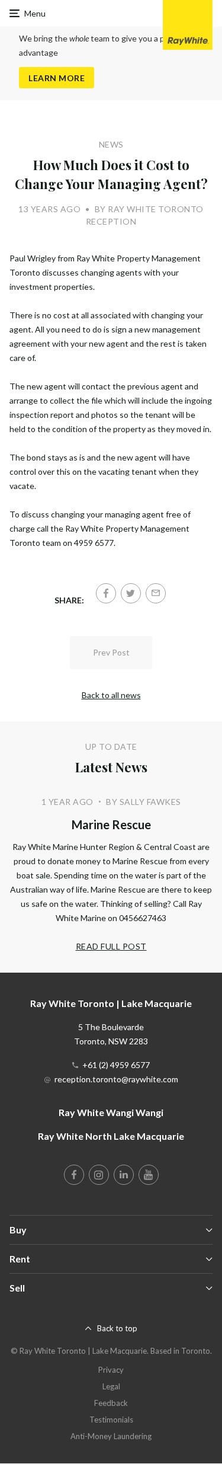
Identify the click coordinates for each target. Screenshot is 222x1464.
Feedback (111, 1403)
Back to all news (111, 695)
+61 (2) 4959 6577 (116, 1065)
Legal (111, 1386)
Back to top (117, 1328)
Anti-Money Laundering (111, 1436)
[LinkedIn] (124, 1175)
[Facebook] (106, 593)
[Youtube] (149, 1175)
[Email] (156, 593)
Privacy (111, 1370)
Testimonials (111, 1419)
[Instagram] (99, 1175)
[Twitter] (131, 593)
